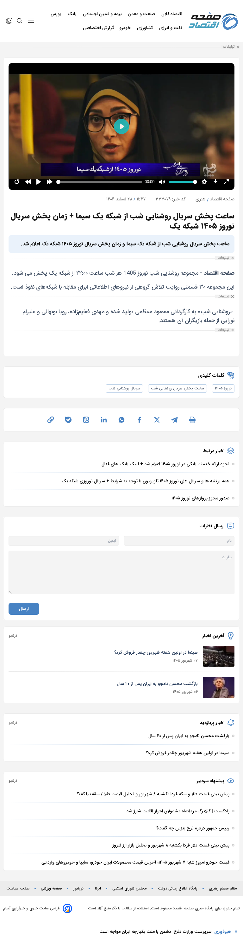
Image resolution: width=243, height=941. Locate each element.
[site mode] (9, 21)
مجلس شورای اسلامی (129, 888)
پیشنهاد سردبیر (210, 781)
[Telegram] (174, 419)
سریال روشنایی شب (124, 388)
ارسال (24, 608)
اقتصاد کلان (172, 13)
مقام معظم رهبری (223, 888)
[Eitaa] (86, 419)
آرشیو (13, 635)
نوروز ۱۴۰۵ (223, 388)
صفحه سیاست (17, 888)
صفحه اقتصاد (222, 199)
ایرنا (98, 888)
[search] (19, 21)
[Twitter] (157, 419)
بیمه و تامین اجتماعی (103, 13)
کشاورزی (145, 27)
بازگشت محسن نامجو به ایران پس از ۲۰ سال (157, 684)
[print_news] (192, 419)
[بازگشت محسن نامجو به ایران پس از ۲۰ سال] (218, 687)
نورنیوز (78, 888)
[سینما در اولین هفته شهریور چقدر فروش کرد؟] (218, 656)
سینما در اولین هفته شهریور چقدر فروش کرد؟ (156, 652)
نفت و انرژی (171, 27)
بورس (57, 13)
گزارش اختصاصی (98, 27)
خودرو (125, 27)
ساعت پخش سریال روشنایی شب (177, 388)
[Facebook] (139, 419)
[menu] (31, 20)
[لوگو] (213, 21)
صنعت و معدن (142, 13)
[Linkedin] (103, 419)
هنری (201, 199)
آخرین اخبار (213, 635)
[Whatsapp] (121, 419)
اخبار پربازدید (212, 722)
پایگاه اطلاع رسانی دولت (177, 888)
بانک (73, 13)
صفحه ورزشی (51, 888)
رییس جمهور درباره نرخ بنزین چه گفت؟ (175, 932)
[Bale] (68, 419)
